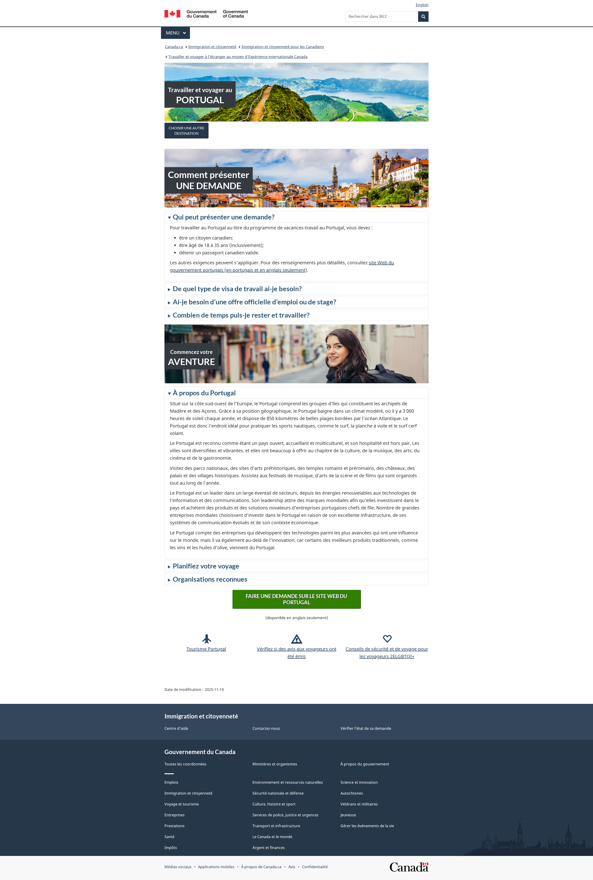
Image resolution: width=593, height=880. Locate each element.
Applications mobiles (216, 866)
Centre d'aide (176, 728)
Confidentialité (315, 866)
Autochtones (352, 793)
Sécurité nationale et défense (278, 793)
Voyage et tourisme (181, 804)
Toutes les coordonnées (185, 764)
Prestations (174, 825)
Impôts (170, 847)
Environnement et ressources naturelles (287, 782)
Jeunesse (348, 815)
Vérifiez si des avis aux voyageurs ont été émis (296, 652)
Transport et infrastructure (276, 825)
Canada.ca (174, 46)
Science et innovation (359, 782)
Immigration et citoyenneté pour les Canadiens (283, 46)
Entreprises (174, 815)
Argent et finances (268, 847)
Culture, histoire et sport (274, 804)
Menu (178, 33)
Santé (169, 836)
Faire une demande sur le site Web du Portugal (296, 599)
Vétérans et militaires (359, 804)
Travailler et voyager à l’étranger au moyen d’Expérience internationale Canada (237, 56)
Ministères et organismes (274, 764)
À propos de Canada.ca (261, 866)
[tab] (296, 246)
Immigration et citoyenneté (212, 46)
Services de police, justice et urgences (285, 815)
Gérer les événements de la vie (367, 825)
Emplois (171, 782)
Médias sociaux (177, 866)
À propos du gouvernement (365, 764)
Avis (291, 866)
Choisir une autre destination (186, 130)
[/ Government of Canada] (206, 14)
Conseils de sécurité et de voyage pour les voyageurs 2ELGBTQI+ (387, 652)
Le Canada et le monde (272, 836)
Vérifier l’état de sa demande (366, 728)
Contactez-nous (266, 728)
